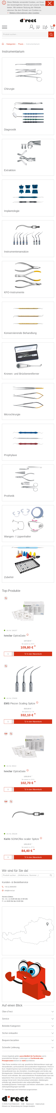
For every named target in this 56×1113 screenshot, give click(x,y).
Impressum (30, 1104)
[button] (38, 27)
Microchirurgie (12, 414)
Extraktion (10, 170)
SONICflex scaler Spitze (21, 839)
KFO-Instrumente (14, 292)
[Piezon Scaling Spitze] (28, 679)
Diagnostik (10, 129)
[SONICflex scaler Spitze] (28, 814)
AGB (22, 1104)
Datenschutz (40, 1104)
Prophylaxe (10, 455)
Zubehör (9, 577)
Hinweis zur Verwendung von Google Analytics (18, 1106)
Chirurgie (9, 88)
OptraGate (15, 635)
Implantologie (11, 210)
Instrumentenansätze (16, 251)
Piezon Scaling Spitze (19, 703)
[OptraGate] (28, 611)
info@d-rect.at (9, 891)
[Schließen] (49, 3)
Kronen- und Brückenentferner (21, 373)
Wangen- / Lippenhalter (17, 536)
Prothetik (9, 495)
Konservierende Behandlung (20, 333)
